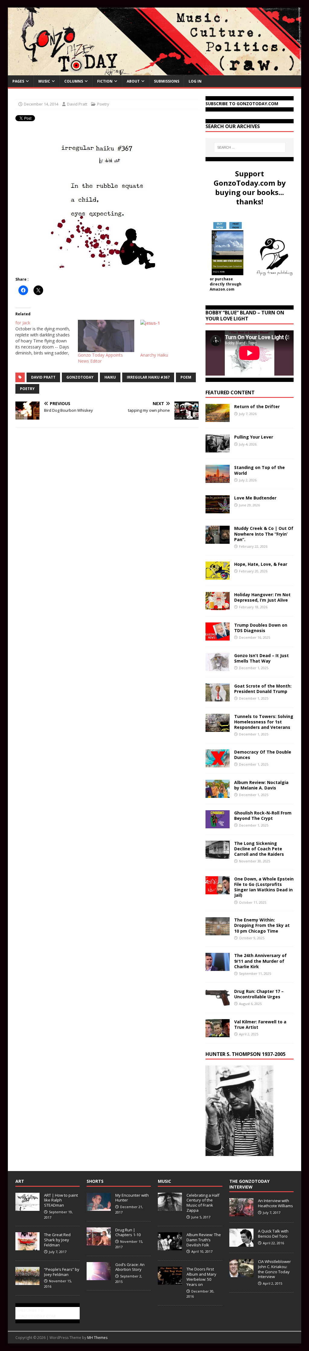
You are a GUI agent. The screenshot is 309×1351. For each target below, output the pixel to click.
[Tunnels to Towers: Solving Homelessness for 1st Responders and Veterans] (217, 728)
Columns (73, 81)
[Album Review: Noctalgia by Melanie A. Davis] (217, 794)
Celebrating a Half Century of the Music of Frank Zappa (202, 1202)
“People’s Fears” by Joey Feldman (61, 1272)
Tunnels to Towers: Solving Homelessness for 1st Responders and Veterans (263, 721)
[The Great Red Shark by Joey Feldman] (27, 1247)
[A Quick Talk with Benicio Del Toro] (241, 1243)
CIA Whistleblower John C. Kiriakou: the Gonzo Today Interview (274, 1269)
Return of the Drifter (257, 406)
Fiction (105, 81)
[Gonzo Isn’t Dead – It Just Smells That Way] (217, 667)
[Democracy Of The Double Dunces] (217, 764)
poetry (27, 388)
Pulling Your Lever (253, 437)
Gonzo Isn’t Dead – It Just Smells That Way (261, 658)
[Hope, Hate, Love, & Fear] (217, 576)
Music (44, 81)
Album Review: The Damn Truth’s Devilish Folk (203, 1240)
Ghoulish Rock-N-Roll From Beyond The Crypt (262, 815)
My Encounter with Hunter (132, 1197)
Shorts (95, 1181)
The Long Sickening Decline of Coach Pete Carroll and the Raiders (259, 848)
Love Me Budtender (256, 498)
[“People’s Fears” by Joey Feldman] (27, 1281)
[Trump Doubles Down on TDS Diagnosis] (217, 637)
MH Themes (97, 1337)
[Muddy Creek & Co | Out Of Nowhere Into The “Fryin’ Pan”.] (217, 540)
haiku (110, 377)
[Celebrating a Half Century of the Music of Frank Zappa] (170, 1207)
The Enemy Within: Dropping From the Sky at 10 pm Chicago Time (262, 925)
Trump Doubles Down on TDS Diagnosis (260, 627)
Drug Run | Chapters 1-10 (128, 1232)
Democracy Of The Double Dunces (262, 754)
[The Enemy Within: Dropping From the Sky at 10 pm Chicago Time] (217, 932)
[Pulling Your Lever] (217, 449)
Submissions (166, 81)
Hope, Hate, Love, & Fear (260, 564)
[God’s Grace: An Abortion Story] (99, 1277)
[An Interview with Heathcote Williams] (241, 1213)
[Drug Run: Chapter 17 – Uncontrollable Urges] (217, 1003)
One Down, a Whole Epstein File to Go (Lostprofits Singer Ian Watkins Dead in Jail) (264, 887)
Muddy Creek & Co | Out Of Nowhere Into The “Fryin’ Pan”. (263, 533)
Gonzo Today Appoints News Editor (100, 358)
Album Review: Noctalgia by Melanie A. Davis (261, 785)
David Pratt (77, 104)
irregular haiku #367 (148, 377)
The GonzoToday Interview (249, 1183)
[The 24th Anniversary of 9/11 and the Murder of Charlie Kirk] (217, 967)
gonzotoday (80, 377)
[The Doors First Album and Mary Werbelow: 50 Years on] (170, 1281)
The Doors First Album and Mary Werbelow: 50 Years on (201, 1276)
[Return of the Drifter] (217, 418)
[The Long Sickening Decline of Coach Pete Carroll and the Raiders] (217, 855)
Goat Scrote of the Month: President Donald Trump (262, 688)
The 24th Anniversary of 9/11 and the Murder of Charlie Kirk (260, 961)
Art (19, 1181)
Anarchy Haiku (154, 355)
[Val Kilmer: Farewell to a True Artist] (217, 1033)
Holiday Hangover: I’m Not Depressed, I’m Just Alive (262, 597)
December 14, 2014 (41, 104)
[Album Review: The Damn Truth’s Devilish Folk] (170, 1247)
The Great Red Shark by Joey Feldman (57, 1240)
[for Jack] (46, 338)
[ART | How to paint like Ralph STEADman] (27, 1207)
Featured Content (230, 392)
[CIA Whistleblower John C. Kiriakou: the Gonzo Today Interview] (241, 1274)
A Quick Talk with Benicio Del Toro (273, 1233)
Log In (195, 81)
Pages (18, 81)
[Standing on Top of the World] (217, 479)
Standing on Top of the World (259, 470)
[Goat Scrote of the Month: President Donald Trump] (217, 698)
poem (185, 377)
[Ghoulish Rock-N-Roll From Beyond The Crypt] (217, 824)
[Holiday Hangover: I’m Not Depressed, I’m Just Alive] (217, 606)
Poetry (103, 104)
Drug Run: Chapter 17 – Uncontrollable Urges (259, 994)
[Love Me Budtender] (217, 510)
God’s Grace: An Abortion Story (130, 1267)
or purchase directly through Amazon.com (225, 284)
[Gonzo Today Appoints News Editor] (106, 336)
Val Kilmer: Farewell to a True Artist (260, 1024)
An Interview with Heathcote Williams (275, 1203)
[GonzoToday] (154, 72)
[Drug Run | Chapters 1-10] (99, 1242)
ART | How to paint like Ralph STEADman (61, 1200)
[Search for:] (249, 147)
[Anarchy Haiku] (168, 336)
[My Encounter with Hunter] (99, 1207)
